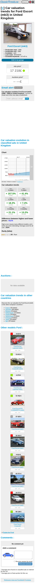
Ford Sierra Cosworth (17, 525)
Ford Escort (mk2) (17, 429)
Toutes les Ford (8, 532)
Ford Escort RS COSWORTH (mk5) (17, 409)
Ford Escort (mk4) (17, 448)
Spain (7, 319)
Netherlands (9, 313)
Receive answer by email (23, 561)
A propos (28, 580)
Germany (8, 309)
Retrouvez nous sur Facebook (14, 580)
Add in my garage (17, 60)
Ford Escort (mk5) (17, 467)
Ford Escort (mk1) (17, 486)
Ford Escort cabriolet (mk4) (17, 388)
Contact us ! (20, 181)
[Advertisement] (17, 119)
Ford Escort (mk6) (17, 505)
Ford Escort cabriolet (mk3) (17, 347)
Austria (7, 314)
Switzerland (9, 316)
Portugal (8, 318)
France (7, 308)
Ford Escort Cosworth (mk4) (17, 368)
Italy (6, 321)
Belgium (8, 311)
